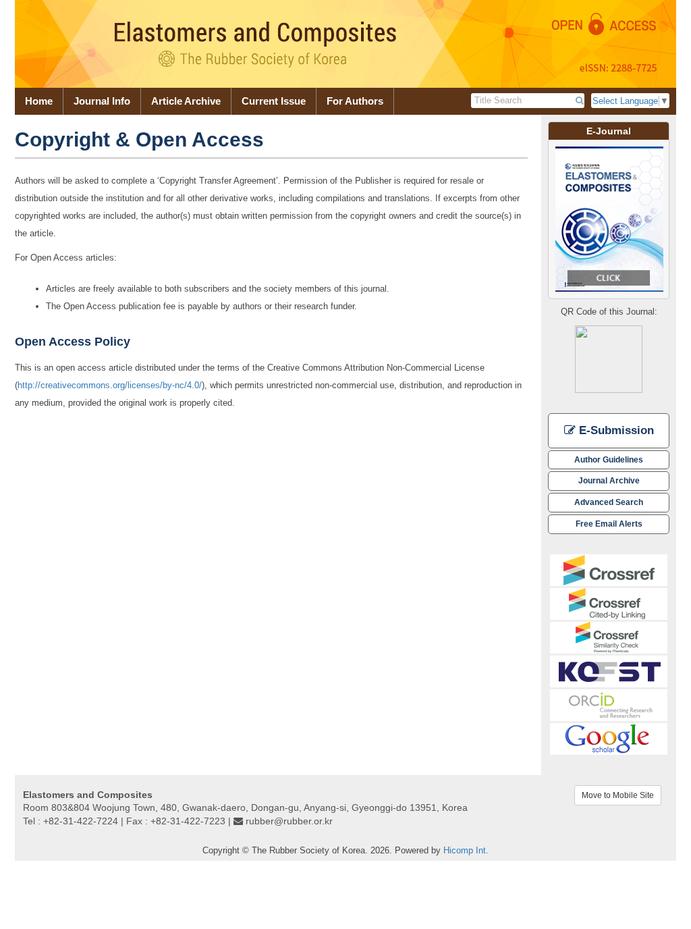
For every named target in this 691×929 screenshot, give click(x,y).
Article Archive (186, 101)
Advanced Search (608, 502)
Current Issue (274, 101)
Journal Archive (609, 480)
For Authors (355, 101)
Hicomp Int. (466, 850)
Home (39, 101)
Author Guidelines (608, 459)
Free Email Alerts (609, 523)
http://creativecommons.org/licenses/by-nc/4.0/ (110, 385)
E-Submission (615, 430)
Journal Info (102, 101)
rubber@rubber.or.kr (289, 821)
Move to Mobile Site (618, 795)
